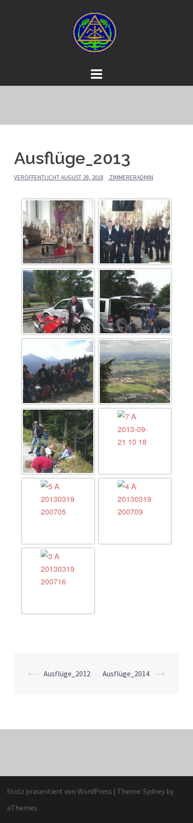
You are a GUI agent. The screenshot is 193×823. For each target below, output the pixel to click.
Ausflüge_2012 (67, 673)
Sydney (154, 791)
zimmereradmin (131, 177)
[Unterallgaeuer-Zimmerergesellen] (96, 32)
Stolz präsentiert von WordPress (59, 791)
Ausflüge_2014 (126, 673)
